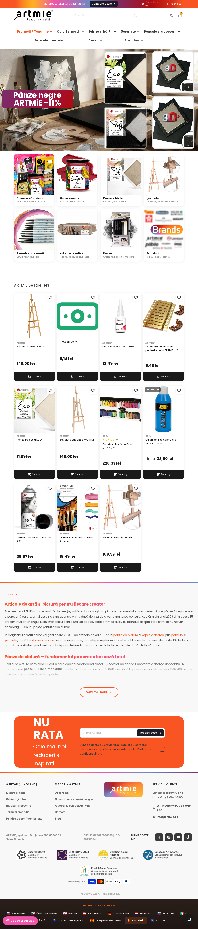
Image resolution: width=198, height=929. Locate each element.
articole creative (42, 640)
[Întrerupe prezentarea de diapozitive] (91, 147)
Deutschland (118, 913)
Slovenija (165, 913)
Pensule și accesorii (160, 31)
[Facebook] (159, 837)
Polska (70, 913)
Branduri (131, 40)
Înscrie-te (175, 3)
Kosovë (158, 920)
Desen (93, 40)
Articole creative (49, 40)
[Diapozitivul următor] (193, 100)
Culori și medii (69, 31)
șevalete (11, 640)
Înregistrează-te (150, 733)
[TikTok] (188, 837)
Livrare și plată (15, 792)
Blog (58, 818)
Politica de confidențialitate (24, 818)
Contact (60, 812)
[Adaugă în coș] (34, 376)
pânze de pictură (125, 635)
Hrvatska (143, 913)
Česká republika (44, 913)
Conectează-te (153, 3)
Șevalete (128, 31)
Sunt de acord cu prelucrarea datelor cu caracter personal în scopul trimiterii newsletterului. (115, 749)
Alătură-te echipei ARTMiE (72, 805)
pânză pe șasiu (27, 682)
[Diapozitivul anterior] (4, 100)
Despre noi (62, 792)
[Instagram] (169, 837)
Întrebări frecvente (18, 805)
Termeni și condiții (18, 812)
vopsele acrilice (153, 635)
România (136, 920)
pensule (177, 635)
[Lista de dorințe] (172, 15)
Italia (185, 913)
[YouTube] (178, 837)
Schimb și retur (16, 799)
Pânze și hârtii (101, 31)
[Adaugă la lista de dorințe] (50, 297)
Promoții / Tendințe (33, 31)
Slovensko (16, 913)
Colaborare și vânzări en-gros (74, 799)
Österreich (92, 913)
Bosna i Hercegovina (68, 920)
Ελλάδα (40, 920)
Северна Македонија (105, 920)
